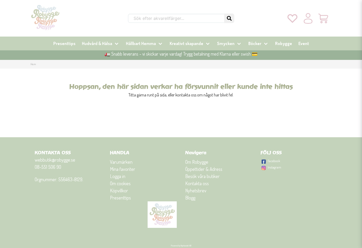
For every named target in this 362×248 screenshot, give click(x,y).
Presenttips (64, 43)
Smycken (226, 43)
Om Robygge (196, 162)
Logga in (117, 176)
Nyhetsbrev (195, 190)
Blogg (190, 198)
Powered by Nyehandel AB (181, 245)
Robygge (283, 43)
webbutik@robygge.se (55, 160)
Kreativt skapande (186, 43)
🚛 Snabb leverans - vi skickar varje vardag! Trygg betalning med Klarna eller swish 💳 (181, 54)
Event (303, 43)
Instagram (274, 167)
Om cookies (120, 183)
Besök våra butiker (202, 176)
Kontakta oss (197, 183)
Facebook (274, 161)
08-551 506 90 (48, 167)
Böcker (254, 43)
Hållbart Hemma (141, 43)
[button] (229, 18)
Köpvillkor (119, 190)
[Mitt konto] (308, 18)
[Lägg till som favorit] (292, 18)
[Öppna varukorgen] (324, 18)
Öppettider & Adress (203, 169)
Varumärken (121, 162)
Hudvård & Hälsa (97, 43)
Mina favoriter (122, 169)
